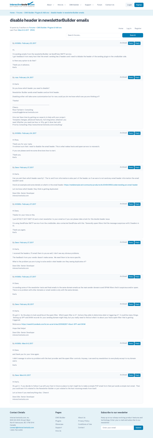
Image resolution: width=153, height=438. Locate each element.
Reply (131, 43)
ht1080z (18, 43)
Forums (19, 13)
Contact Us (109, 5)
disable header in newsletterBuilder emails (67, 13)
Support (88, 5)
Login (129, 5)
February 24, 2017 (26, 77)
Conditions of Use (85, 424)
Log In (129, 28)
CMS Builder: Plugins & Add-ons (36, 13)
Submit (138, 428)
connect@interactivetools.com (22, 428)
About (49, 5)
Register (138, 28)
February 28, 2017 (27, 304)
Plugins (58, 421)
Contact (81, 428)
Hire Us (60, 5)
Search (133, 35)
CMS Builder (74, 5)
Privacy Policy (83, 421)
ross (16, 77)
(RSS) (32, 30)
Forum (99, 5)
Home (12, 13)
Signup (139, 5)
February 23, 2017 (29, 43)
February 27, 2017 (27, 167)
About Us (81, 418)
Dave (17, 167)
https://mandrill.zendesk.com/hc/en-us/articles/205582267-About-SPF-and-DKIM (53, 324)
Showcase (59, 424)
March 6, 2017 (23, 30)
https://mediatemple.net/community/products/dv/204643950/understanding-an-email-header (101, 185)
